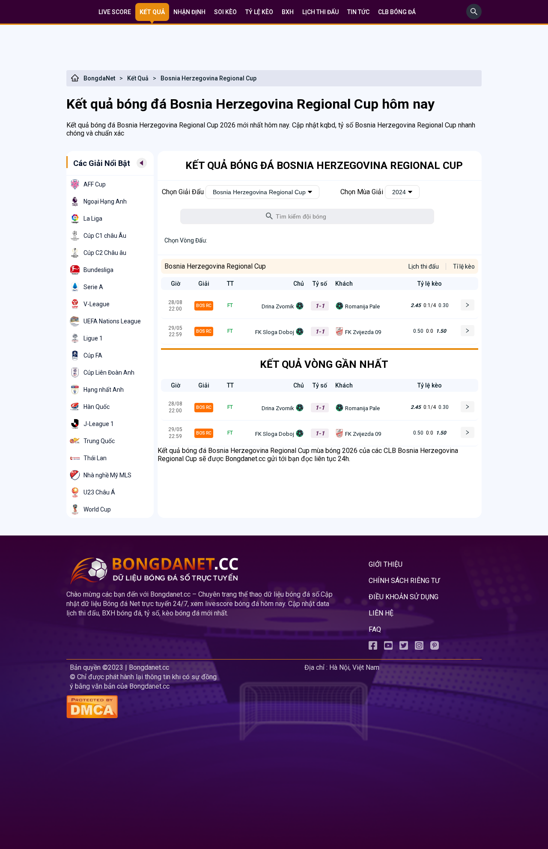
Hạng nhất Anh (103, 389)
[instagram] (419, 647)
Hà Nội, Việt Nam (354, 667)
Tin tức (358, 12)
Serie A (93, 287)
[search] (474, 17)
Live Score (114, 12)
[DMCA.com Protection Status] (183, 708)
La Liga (92, 218)
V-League (96, 304)
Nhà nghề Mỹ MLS (107, 475)
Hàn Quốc (96, 406)
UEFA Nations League (112, 321)
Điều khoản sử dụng (403, 597)
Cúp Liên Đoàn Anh (108, 372)
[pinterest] (434, 647)
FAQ (375, 629)
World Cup (97, 509)
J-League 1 (98, 423)
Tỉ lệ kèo (464, 266)
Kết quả (152, 12)
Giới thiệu (385, 564)
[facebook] (373, 647)
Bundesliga (98, 269)
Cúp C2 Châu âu (104, 252)
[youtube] (388, 647)
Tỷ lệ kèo (259, 12)
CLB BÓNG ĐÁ (397, 12)
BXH (288, 12)
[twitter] (403, 647)
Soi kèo (225, 12)
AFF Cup (94, 184)
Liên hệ (381, 613)
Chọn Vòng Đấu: (185, 240)
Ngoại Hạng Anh (105, 201)
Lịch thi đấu (320, 12)
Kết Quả (138, 78)
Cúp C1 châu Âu (104, 235)
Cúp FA (92, 355)
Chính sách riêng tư (404, 581)
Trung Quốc (99, 441)
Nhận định (189, 12)
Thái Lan (95, 458)
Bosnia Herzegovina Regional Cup (208, 78)
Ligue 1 (93, 338)
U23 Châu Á (99, 492)
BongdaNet (99, 78)
